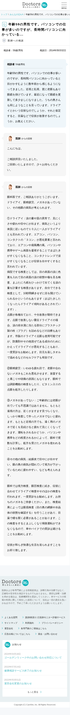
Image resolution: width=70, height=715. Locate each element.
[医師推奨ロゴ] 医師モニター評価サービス (45, 617)
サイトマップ (10, 623)
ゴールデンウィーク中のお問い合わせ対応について (33, 657)
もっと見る (33, 692)
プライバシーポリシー (52, 623)
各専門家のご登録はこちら (34, 628)
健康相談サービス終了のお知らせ (23, 670)
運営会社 (8, 628)
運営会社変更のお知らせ (18, 683)
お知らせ (16, 644)
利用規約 (29, 623)
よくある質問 (10, 617)
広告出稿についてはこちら (17, 634)
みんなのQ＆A (16, 14)
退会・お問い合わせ (47, 634)
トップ (4, 14)
